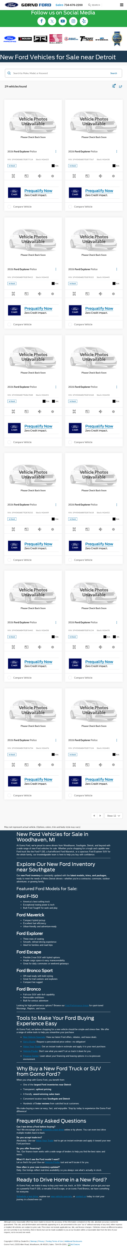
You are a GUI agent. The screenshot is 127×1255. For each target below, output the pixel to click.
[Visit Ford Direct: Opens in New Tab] (74, 1244)
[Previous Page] (94, 816)
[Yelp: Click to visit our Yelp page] (84, 21)
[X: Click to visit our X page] (52, 21)
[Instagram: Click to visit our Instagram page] (73, 21)
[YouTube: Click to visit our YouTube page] (63, 21)
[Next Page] (100, 816)
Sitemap (33, 1241)
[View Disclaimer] (53, 176)
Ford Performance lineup (77, 1005)
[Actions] (56, 151)
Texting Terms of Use (54, 1241)
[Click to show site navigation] (122, 5)
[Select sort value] (119, 86)
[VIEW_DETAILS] (33, 121)
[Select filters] (114, 86)
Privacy (41, 1241)
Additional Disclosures (73, 1241)
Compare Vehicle (22, 206)
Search (113, 73)
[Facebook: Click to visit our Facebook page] (41, 21)
